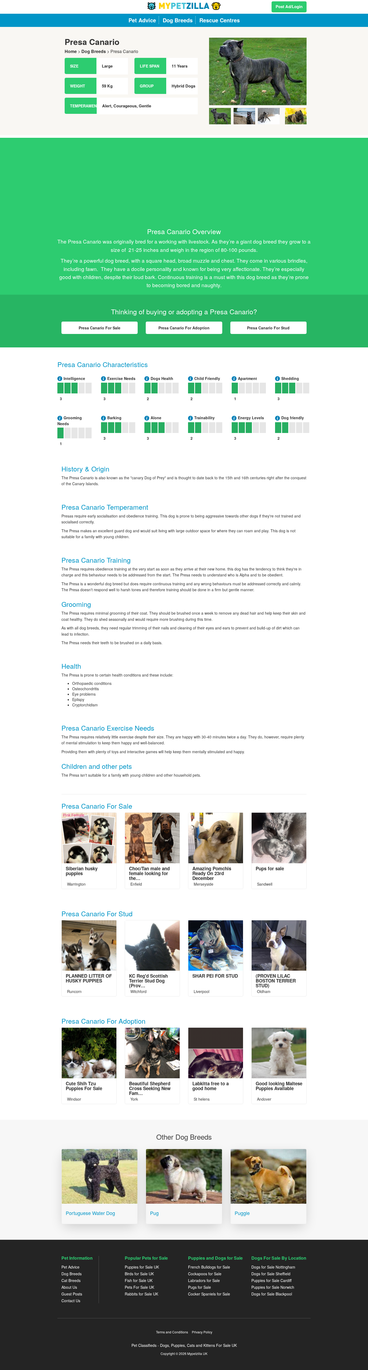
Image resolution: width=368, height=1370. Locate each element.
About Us (69, 1287)
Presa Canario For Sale (99, 327)
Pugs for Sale (199, 1287)
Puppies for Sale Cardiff (271, 1280)
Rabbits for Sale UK (141, 1294)
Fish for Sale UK (138, 1280)
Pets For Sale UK (139, 1287)
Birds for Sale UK (139, 1273)
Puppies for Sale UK (142, 1267)
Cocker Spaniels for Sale (209, 1294)
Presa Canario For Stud (268, 327)
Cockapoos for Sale (204, 1273)
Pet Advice (70, 1267)
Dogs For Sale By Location (278, 1258)
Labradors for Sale (204, 1280)
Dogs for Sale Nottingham (273, 1267)
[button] (214, 81)
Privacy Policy (202, 1332)
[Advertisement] (184, 175)
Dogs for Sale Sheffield (270, 1273)
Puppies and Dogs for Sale (215, 1258)
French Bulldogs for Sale (209, 1267)
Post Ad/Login (289, 6)
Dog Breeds (93, 51)
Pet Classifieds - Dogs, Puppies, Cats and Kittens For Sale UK (184, 1345)
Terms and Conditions (172, 1332)
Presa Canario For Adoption (184, 327)
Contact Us (70, 1300)
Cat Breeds (71, 1280)
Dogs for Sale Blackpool (271, 1294)
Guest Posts (71, 1294)
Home (71, 51)
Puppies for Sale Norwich (272, 1287)
